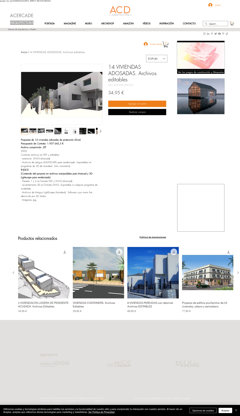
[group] (125, 282)
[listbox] (156, 58)
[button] (189, 23)
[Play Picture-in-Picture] (214, 66)
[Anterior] (13, 273)
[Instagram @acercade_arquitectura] (204, 33)
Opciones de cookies (203, 410)
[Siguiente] (238, 273)
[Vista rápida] (44, 272)
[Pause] (181, 66)
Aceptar (225, 410)
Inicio (24, 52)
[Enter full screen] (220, 66)
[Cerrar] (236, 410)
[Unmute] (187, 66)
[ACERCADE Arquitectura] (227, 33)
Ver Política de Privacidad (101, 412)
